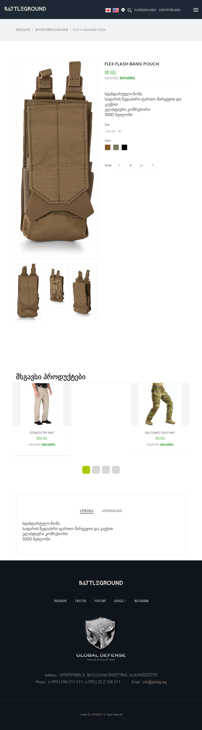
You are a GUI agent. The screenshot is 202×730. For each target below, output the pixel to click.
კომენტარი (112, 511)
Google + (120, 601)
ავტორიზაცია (170, 10)
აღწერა (87, 511)
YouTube (100, 601)
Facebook (60, 601)
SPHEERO (97, 714)
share (108, 165)
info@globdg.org (155, 682)
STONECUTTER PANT (42, 438)
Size (107, 125)
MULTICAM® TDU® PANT (160, 438)
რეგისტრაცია (145, 10)
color (108, 141)
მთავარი (23, 30)
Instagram (141, 601)
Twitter (80, 601)
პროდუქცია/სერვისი (51, 30)
